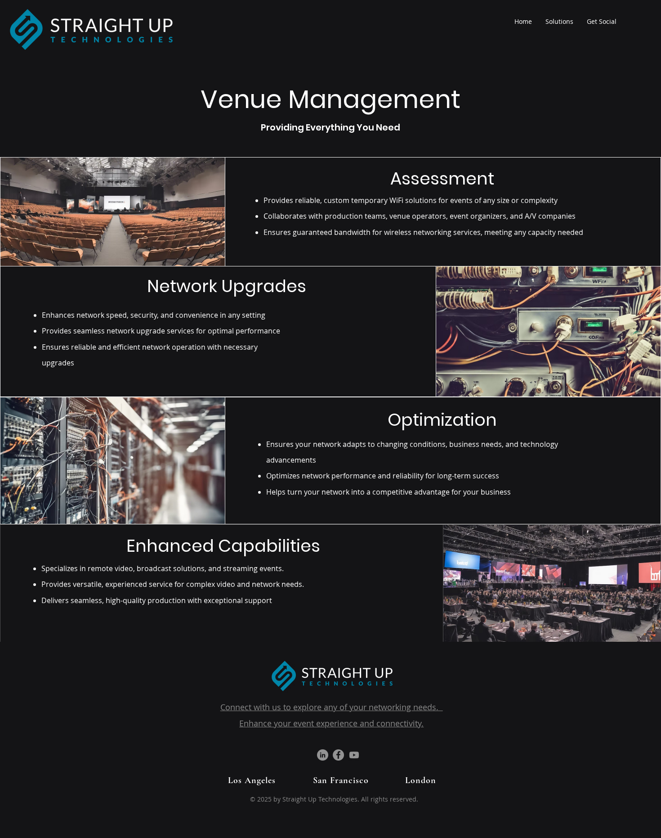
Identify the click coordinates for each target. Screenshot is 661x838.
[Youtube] (354, 755)
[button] (559, 21)
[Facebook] (338, 755)
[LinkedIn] (322, 755)
